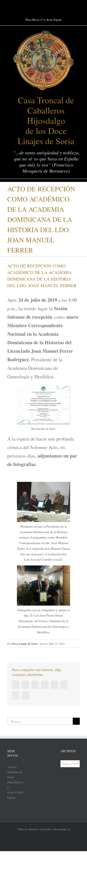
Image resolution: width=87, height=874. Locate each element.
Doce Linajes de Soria (24, 643)
